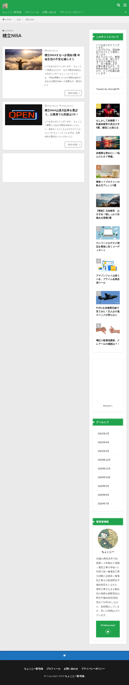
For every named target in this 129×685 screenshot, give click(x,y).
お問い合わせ (49, 12)
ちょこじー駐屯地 (12, 12)
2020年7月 (103, 503)
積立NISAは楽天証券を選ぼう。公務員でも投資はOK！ (61, 112)
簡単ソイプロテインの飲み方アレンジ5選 (108, 183)
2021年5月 (103, 433)
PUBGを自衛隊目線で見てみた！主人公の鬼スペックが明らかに (108, 311)
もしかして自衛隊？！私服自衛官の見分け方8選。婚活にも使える (108, 124)
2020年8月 (103, 494)
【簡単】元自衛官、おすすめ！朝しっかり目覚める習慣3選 (108, 214)
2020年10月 (104, 477)
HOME (8, 19)
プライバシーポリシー (71, 12)
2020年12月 (104, 459)
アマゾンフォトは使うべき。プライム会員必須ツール (108, 279)
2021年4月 (103, 442)
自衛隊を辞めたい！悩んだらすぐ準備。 (108, 154)
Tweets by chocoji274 (107, 89)
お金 (19, 19)
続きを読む (73, 93)
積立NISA (30, 19)
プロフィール (32, 12)
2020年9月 (103, 486)
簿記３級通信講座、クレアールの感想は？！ (108, 342)
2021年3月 (103, 451)
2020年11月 (104, 468)
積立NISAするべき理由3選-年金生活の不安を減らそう (62, 57)
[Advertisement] (43, 168)
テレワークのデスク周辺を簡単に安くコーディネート (108, 246)
